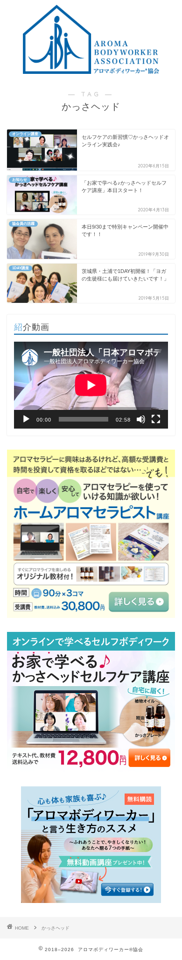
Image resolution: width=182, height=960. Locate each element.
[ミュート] (141, 419)
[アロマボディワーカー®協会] (91, 70)
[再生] (26, 419)
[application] (91, 385)
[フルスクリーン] (156, 419)
